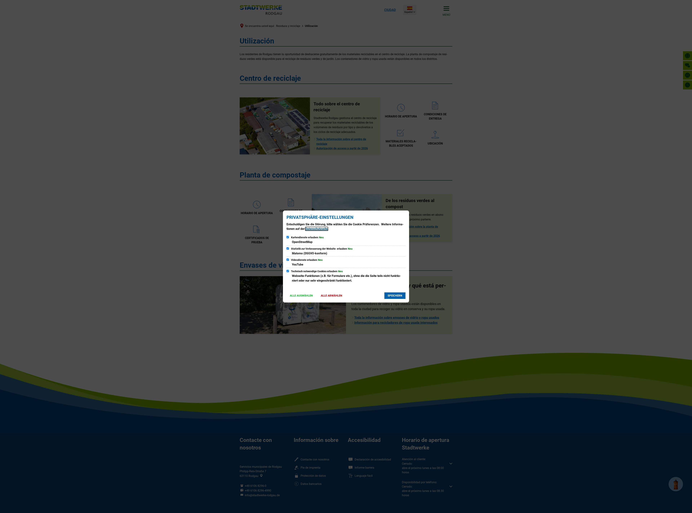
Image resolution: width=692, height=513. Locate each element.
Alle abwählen (331, 295)
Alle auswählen (301, 295)
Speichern (395, 295)
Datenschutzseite (316, 229)
